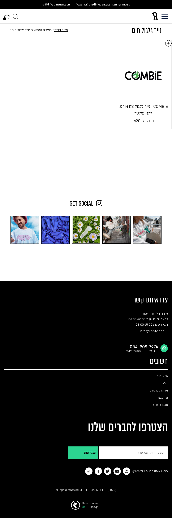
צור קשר (163, 398)
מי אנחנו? (162, 376)
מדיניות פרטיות (159, 391)
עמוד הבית (61, 30)
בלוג (165, 383)
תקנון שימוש (160, 405)
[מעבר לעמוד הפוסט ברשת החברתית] (147, 230)
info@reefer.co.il (153, 331)
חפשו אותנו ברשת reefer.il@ (150, 471)
